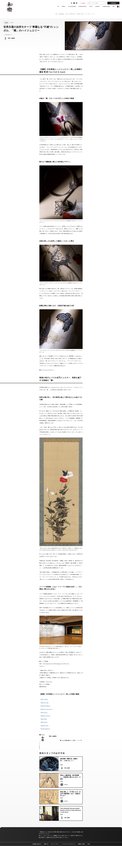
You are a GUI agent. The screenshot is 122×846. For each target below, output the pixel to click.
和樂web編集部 (52, 736)
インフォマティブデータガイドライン (68, 844)
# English (83, 3)
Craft (67, 13)
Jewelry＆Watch (72, 6)
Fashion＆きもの (82, 6)
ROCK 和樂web (61, 13)
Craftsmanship (106, 6)
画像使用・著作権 (81, 844)
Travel (90, 6)
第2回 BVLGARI (44, 702)
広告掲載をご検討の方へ (36, 844)
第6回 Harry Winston (45, 715)
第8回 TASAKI (44, 722)
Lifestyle (97, 6)
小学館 (88, 844)
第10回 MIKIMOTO (45, 728)
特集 (113, 6)
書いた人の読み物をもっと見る (68, 740)
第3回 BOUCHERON (45, 706)
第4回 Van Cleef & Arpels (46, 709)
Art (58, 6)
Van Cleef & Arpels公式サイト (47, 370)
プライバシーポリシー (55, 844)
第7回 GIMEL (44, 719)
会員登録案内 (113, 3)
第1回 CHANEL (44, 699)
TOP (56, 13)
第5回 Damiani (44, 712)
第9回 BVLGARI (44, 725)
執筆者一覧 (46, 844)
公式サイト (42, 666)
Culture (63, 6)
